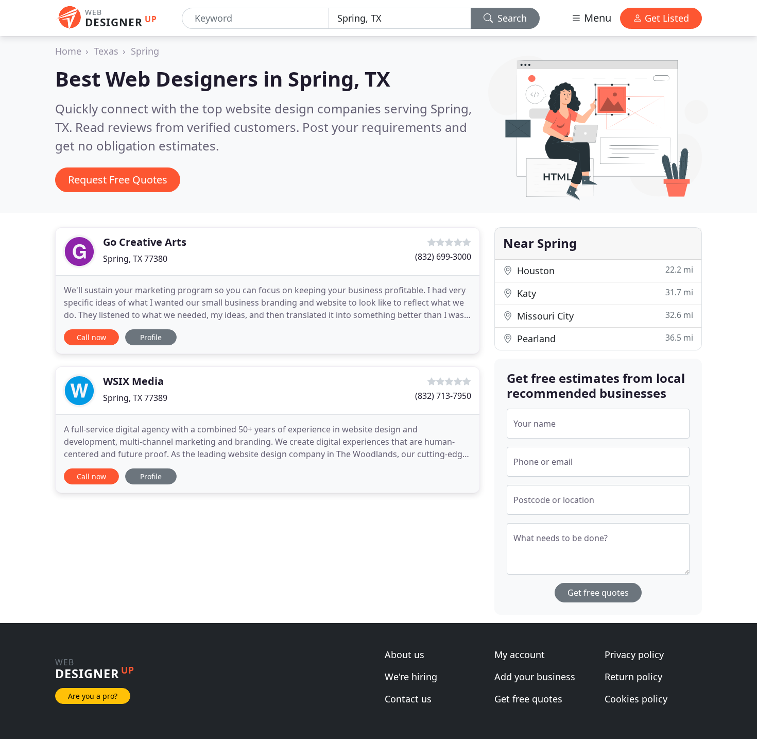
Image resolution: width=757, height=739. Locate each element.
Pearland (603, 338)
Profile (151, 337)
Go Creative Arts (144, 242)
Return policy (633, 676)
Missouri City (603, 315)
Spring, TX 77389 (135, 398)
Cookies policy (636, 699)
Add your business (534, 676)
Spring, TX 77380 (135, 258)
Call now (91, 337)
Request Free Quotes (117, 180)
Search (511, 18)
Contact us (408, 699)
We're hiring (411, 676)
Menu (596, 18)
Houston (603, 270)
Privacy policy (634, 654)
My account (519, 654)
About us (404, 654)
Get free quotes (598, 592)
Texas (106, 51)
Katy (603, 293)
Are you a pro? (92, 696)
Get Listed (665, 18)
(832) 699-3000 (443, 256)
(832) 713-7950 (443, 395)
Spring (145, 51)
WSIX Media (133, 381)
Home (68, 51)
